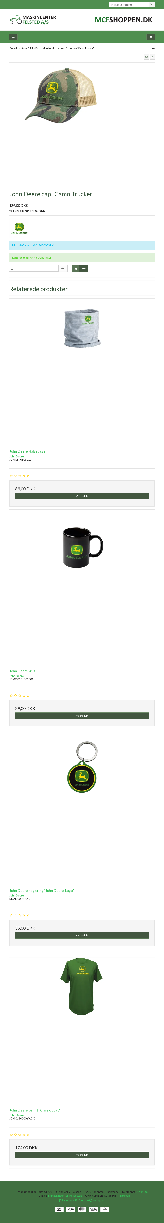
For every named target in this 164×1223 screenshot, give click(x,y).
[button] (146, 57)
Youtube (83, 1200)
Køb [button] (84, 268)
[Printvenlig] (153, 48)
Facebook (67, 1200)
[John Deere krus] (82, 590)
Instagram (98, 1200)
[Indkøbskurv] (150, 37)
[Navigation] (13, 37)
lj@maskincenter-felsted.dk (65, 1195)
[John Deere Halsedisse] (82, 371)
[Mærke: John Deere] (19, 228)
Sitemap (125, 1195)
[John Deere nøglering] (82, 810)
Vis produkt (82, 496)
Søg (152, 4)
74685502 (142, 1191)
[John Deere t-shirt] (82, 1029)
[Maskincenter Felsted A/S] (82, 19)
